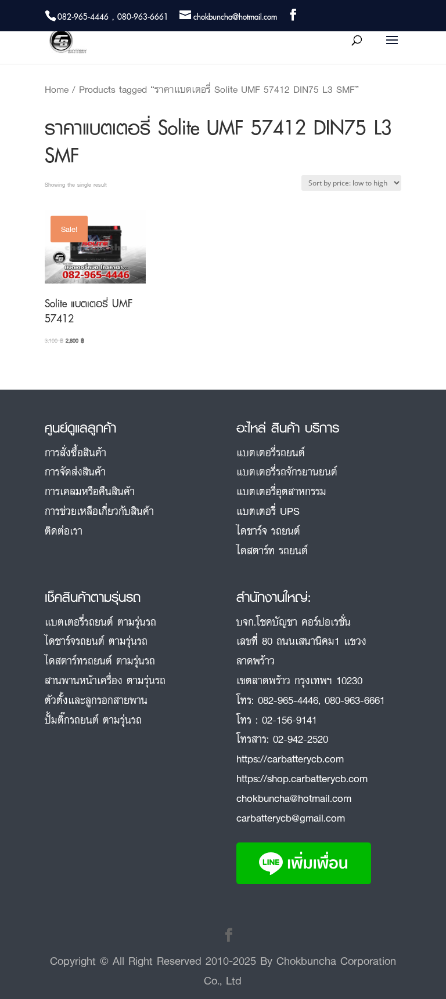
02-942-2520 (300, 738)
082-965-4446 (288, 700)
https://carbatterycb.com (290, 758)
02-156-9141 (289, 719)
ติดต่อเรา (63, 530)
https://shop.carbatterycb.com (302, 778)
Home (57, 89)
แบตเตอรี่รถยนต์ (270, 452)
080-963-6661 (355, 700)
